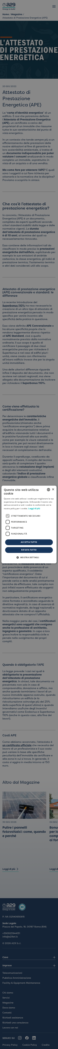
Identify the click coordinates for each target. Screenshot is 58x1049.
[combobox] (48, 489)
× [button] (53, 489)
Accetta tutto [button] (29, 542)
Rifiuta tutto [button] (29, 550)
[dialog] (29, 524)
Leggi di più (34, 508)
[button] (29, 557)
